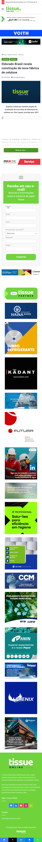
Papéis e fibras (12, 54)
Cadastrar (21, 257)
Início (5, 54)
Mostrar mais (21, 150)
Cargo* (8, 245)
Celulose (20, 54)
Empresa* (9, 237)
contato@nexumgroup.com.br (11, 818)
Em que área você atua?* (14, 230)
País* (7, 222)
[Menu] (3, 9)
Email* (7, 214)
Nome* (8, 206)
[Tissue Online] (13, 9)
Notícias (13, 59)
